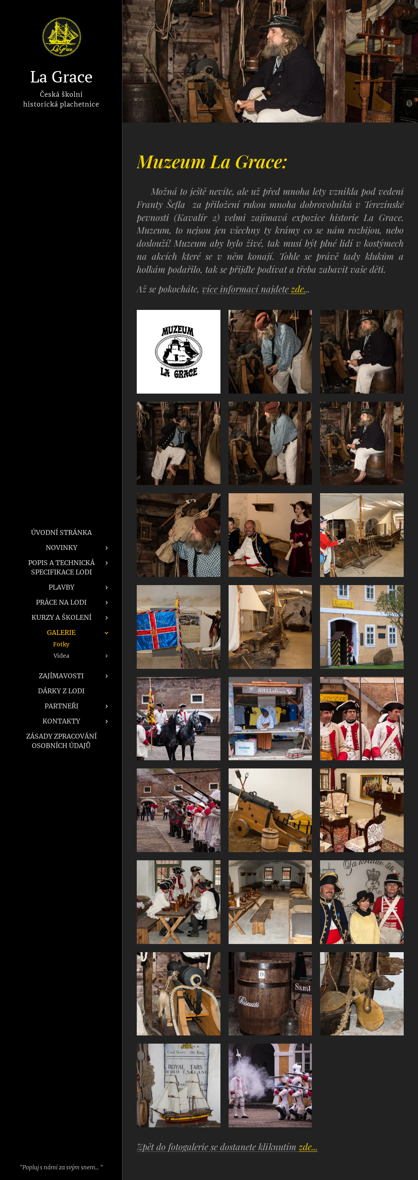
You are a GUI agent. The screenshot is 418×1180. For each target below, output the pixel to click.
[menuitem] (61, 532)
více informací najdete (254, 289)
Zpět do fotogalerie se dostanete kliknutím (227, 1146)
